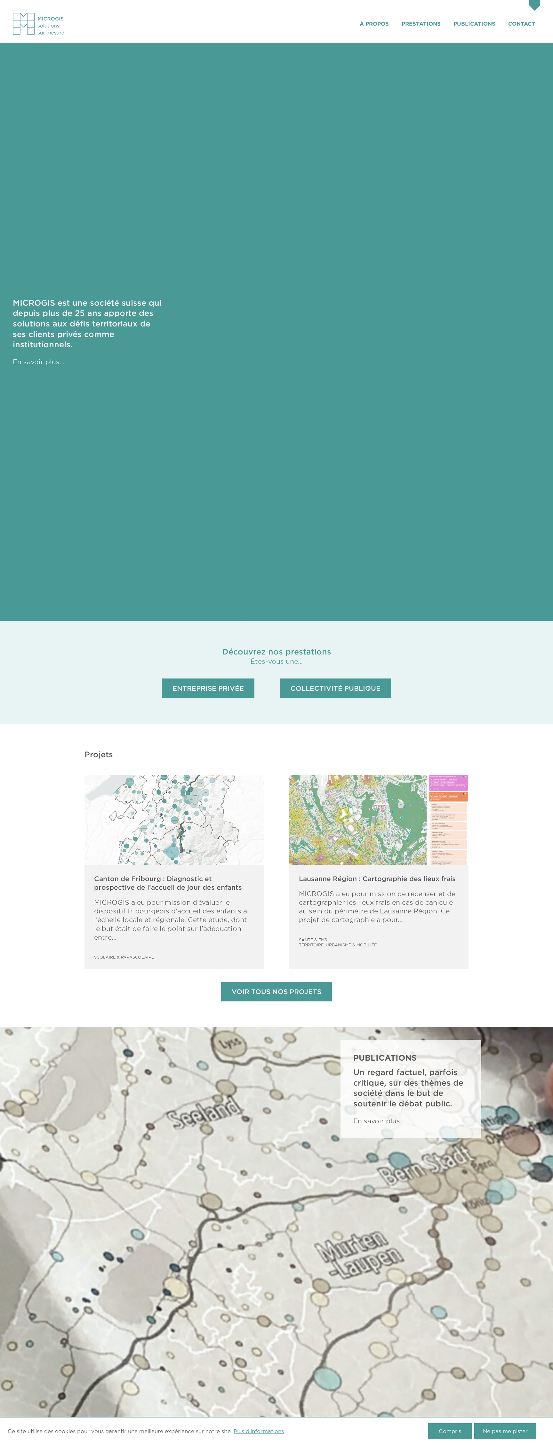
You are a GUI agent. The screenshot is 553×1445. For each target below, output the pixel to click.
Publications (474, 23)
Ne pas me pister (505, 1431)
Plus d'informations (259, 1431)
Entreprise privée (208, 688)
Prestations (421, 23)
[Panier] (534, 6)
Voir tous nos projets (276, 991)
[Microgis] (38, 24)
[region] (359, 332)
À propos (374, 23)
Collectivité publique (336, 688)
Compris (450, 1431)
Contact (521, 23)
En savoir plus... (38, 361)
